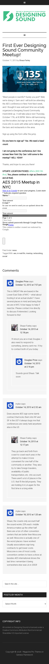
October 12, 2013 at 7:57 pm (28, 285)
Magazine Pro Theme (32, 652)
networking (38, 253)
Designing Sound (24, 16)
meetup (29, 253)
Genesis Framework (24, 655)
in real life (21, 253)
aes (14, 253)
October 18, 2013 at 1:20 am (28, 514)
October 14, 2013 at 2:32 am (28, 407)
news (14, 250)
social (4, 256)
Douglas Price (22, 281)
